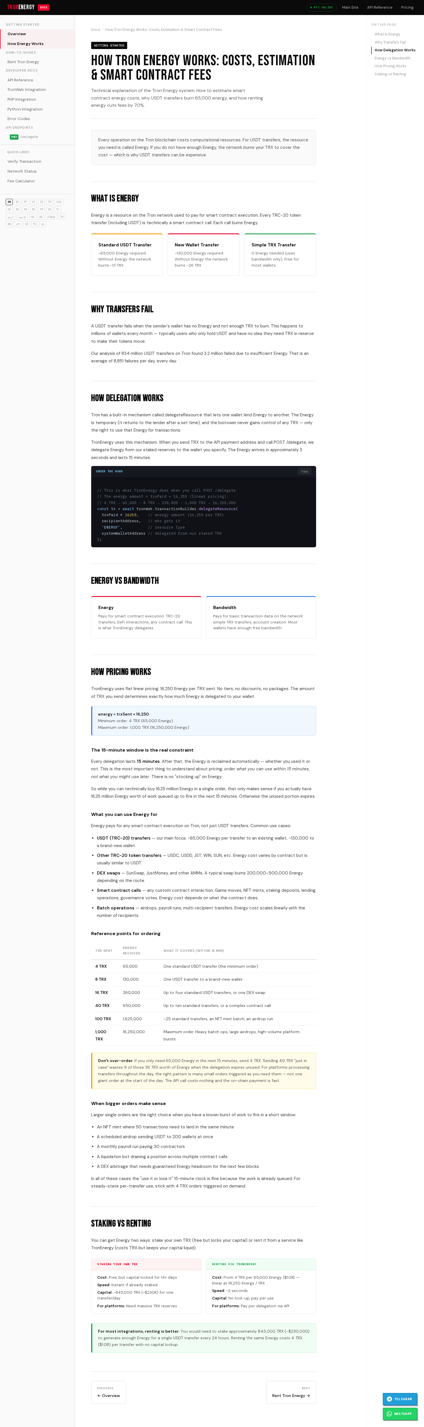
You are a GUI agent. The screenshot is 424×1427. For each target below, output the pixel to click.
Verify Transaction (24, 161)
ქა (42, 224)
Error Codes (18, 118)
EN (9, 201)
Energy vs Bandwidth (393, 58)
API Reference (380, 7)
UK (40, 216)
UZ (26, 224)
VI (33, 201)
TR (49, 201)
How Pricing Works (390, 66)
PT (25, 201)
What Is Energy (387, 34)
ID (41, 201)
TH (61, 216)
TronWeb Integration (26, 89)
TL (57, 209)
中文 (58, 201)
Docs (95, 29)
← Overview (108, 1392)
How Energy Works (25, 43)
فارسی (22, 216)
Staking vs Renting (390, 74)
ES (17, 201)
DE (49, 209)
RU (33, 209)
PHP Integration (21, 99)
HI (9, 209)
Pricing (407, 7)
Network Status (22, 171)
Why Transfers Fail (390, 42)
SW (32, 216)
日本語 (51, 216)
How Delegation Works (395, 50)
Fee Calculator (21, 181)
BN (9, 224)
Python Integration (25, 109)
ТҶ (34, 224)
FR (41, 209)
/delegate (24, 136)
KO (17, 209)
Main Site (350, 7)
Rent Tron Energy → (291, 1392)
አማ (18, 224)
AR (25, 209)
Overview (16, 33)
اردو (11, 216)
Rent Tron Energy (23, 61)
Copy (304, 471)
